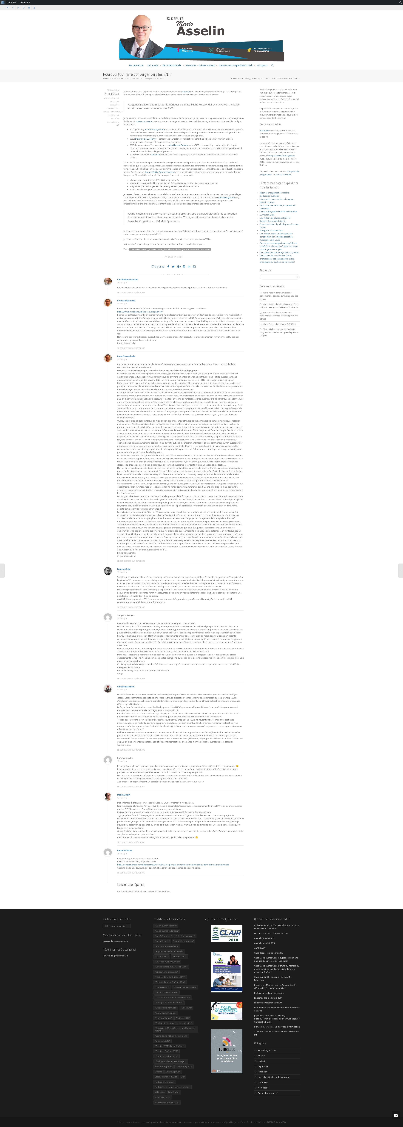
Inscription (262, 65)
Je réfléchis (110, 98)
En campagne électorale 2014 (268, 997)
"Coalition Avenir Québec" (167, 961)
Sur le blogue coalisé (268, 1093)
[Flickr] (28, 7)
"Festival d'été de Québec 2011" (170, 976)
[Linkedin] (18, 7)
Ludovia (186, 91)
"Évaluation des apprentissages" (171, 1061)
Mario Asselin (123, 794)
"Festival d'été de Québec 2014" (170, 982)
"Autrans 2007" (179, 956)
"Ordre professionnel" (165, 1012)
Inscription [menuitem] (25, 2)
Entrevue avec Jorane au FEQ (268, 1002)
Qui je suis (153, 65)
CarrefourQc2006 (184, 1066)
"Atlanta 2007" (161, 956)
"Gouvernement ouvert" (185, 987)
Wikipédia (159, 1092)
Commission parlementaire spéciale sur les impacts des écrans (279, 295)
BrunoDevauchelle (126, 300)
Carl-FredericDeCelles (127, 279)
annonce (155, 154)
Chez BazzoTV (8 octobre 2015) (268, 952)
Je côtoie (262, 1061)
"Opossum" (186, 1007)
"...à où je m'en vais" (185, 936)
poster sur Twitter (144, 121)
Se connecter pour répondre (131, 292)
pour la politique (283, 174)
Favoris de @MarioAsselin (115, 955)
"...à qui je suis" (162, 941)
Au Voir (261, 1055)
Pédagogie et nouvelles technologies (113, 118)
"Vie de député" (162, 1040)
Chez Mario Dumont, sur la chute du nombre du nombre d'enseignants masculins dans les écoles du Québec (276, 968)
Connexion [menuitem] (12, 2)
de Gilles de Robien (178, 145)
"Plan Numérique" (163, 1018)
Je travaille (264, 130)
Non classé (263, 1087)
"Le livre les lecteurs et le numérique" (173, 997)
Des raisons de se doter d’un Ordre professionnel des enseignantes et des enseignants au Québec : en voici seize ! (277, 258)
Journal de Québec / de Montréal (273, 1077)
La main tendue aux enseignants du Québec (279, 252)
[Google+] (23, 7)
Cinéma (158, 1071)
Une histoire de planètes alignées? (275, 218)
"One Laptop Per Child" (166, 1007)
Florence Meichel (167, 172)
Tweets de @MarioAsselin (115, 941)
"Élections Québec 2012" (166, 1051)
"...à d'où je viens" (163, 936)
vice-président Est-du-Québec (281, 155)
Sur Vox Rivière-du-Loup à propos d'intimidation (277, 1026)
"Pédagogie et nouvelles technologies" (173, 1023)
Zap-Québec (174, 1092)
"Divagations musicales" (166, 971)
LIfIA (183, 1076)
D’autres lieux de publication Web (236, 65)
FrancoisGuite (124, 569)
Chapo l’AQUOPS (287, 324)
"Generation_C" (162, 987)
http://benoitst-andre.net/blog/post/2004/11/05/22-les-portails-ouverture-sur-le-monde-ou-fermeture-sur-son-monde (173, 864)
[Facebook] (12, 7)
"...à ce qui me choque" (114, 101)
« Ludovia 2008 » (155, 249)
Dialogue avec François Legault (269, 993)
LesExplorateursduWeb (113, 111)
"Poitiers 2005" (183, 1018)
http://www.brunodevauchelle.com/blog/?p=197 (140, 311)
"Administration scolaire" (167, 946)
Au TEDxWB (259, 948)
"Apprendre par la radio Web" (169, 951)
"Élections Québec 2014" (166, 1056)
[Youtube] (34, 7)
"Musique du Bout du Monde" (169, 1002)
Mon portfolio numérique (271, 230)
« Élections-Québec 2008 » (167, 1102)
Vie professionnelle (172, 65)
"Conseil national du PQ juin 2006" (171, 966)
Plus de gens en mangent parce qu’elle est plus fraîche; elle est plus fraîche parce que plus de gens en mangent (279, 246)
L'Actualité (263, 1082)
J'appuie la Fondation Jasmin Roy (269, 1015)
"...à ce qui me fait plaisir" (167, 930)
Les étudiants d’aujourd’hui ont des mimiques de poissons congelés (279, 332)
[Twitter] (7, 7)
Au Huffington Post (267, 1050)
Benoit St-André (124, 850)
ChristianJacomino (125, 686)
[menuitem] (3, 2)
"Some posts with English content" (171, 1035)
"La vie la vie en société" (166, 992)
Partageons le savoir (165, 1081)
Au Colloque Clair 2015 (264, 938)
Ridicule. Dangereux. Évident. (272, 221)
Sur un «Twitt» (151, 172)
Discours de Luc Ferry (145, 138)
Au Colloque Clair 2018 (264, 943)
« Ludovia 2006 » (162, 1097)
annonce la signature (155, 129)
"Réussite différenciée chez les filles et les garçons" (175, 1029)
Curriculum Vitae (267, 214)
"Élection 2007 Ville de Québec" (169, 1046)
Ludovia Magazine (226, 197)
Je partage (263, 1066)
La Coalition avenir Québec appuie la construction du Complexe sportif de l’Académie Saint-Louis (276, 236)
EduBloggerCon (173, 1071)
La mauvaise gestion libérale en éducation (278, 211)
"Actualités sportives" (183, 941)
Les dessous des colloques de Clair (271, 933)
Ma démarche (136, 65)
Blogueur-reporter (163, 1066)
